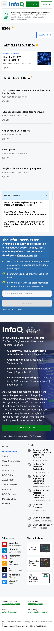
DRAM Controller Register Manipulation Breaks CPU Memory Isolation (23, 203)
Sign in (46, 4)
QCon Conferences (11, 461)
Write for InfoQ (9, 470)
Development (13, 195)
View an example (27, 255)
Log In (5, 456)
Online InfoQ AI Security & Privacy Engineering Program (42, 454)
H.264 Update (8, 149)
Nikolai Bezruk (10, 64)
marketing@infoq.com (37, 612)
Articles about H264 (19, 45)
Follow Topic (44, 35)
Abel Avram (7, 116)
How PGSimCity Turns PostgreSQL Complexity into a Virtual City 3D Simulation (25, 213)
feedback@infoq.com (11, 604)
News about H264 (17, 78)
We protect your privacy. (12, 309)
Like (9, 68)
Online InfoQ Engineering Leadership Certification (39, 480)
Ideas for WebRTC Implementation (12, 58)
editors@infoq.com (9, 612)
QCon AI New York (41, 518)
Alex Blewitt (8, 97)
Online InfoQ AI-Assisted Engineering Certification (41, 494)
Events (5, 465)
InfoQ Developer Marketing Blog (10, 496)
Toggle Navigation (4, 4)
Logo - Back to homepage (16, 4)
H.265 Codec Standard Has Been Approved (23, 112)
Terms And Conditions (25, 626)
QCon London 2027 (42, 525)
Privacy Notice (8, 626)
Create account (10, 451)
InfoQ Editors (8, 475)
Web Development (11, 53)
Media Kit (6, 489)
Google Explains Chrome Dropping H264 (22, 168)
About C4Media (9, 484)
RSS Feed (13, 27)
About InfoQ (8, 480)
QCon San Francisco (37, 506)
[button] (27, 303)
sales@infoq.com (35, 604)
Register (32, 4)
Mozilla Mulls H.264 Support (16, 131)
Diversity (6, 503)
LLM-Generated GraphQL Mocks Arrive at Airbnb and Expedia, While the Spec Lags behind (24, 224)
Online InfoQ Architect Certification (39, 466)
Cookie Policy (42, 626)
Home (5, 446)
